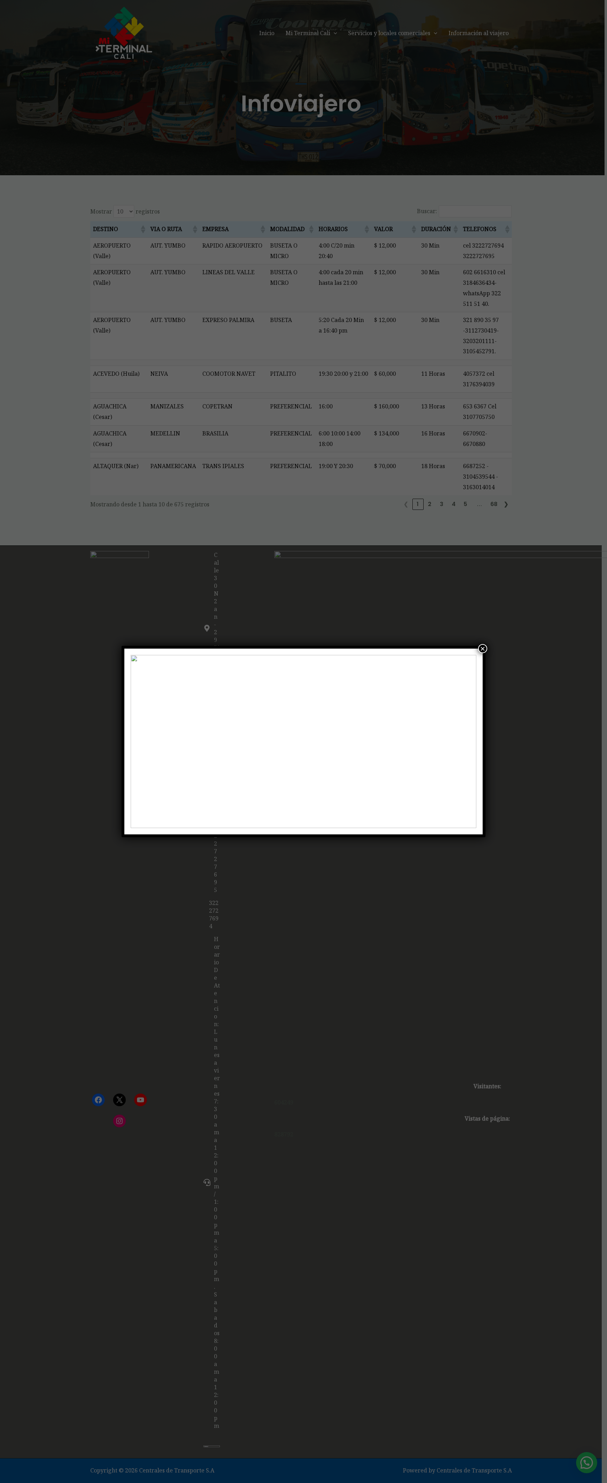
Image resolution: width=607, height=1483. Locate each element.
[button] (141, 741)
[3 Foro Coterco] (304, 741)
